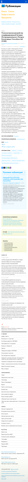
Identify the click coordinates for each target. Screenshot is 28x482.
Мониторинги (4, 413)
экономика (19, 224)
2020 (4, 233)
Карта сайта (3, 478)
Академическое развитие (7, 421)
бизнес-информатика (7, 218)
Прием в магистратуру (6, 387)
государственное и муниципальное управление (13, 220)
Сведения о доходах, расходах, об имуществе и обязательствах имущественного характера (12, 358)
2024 (16, 232)
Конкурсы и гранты (5, 423)
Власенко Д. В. (6, 183)
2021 (23, 232)
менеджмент (5, 224)
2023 (19, 232)
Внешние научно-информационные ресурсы (11, 425)
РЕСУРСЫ (4, 429)
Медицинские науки (8, 245)
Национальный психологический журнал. (9, 43)
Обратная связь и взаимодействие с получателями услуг (13, 402)
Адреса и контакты (14, 469)
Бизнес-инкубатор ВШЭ (6, 396)
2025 (14, 232)
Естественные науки (8, 244)
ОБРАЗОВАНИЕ (5, 372)
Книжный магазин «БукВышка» (8, 436)
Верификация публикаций (6, 21)
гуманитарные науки (7, 221)
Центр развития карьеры (7, 394)
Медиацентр (4, 441)
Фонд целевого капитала (7, 353)
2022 (21, 232)
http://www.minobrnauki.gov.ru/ (8, 452)
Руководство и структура (7, 338)
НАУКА (3, 406)
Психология (16, 136)
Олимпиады (4, 379)
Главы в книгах (8, 14)
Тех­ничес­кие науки (8, 250)
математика (19, 223)
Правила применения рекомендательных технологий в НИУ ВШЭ (13, 476)
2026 (11, 232)
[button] (3, 174)
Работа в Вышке (5, 368)
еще (11, 233)
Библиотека (4, 432)
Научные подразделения (7, 409)
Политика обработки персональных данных (10, 473)
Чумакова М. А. (23, 46)
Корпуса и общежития (6, 346)
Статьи (11, 11)
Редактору (25, 480)
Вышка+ (3, 384)
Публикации (13, 6)
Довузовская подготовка (7, 377)
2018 (9, 233)
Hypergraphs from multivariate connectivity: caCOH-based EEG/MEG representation (13, 179)
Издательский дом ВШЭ (6, 434)
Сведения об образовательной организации (11, 361)
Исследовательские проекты (8, 411)
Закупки (3, 348)
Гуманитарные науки (8, 242)
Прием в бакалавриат (6, 382)
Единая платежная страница (7, 366)
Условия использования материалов (9, 471)
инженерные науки (16, 221)
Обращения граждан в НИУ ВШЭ (9, 350)
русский (6, 142)
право (10, 224)
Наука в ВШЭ (18, 23)
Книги (4, 11)
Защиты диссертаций (6, 418)
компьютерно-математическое (9, 223)
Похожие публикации (13, 172)
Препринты (6, 17)
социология (14, 224)
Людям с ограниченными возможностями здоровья (13, 364)
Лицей (2, 375)
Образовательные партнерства (8, 399)
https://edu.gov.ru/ (5, 457)
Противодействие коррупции (8, 355)
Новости (4, 255)
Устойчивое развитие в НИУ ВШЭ (9, 341)
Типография (4, 439)
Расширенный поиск (16, 21)
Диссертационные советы (7, 416)
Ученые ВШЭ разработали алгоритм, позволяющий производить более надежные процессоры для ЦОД (13, 281)
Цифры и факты (5, 336)
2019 (6, 233)
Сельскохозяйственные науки (10, 247)
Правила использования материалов (8, 23)
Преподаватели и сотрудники (8, 343)
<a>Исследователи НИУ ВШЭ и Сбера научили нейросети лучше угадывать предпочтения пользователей (12, 261)
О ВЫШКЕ (4, 334)
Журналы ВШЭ (4, 444)
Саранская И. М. (12, 183)
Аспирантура (4, 389)
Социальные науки (8, 248)
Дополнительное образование (8, 391)
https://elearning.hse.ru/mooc (8, 462)
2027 (9, 232)
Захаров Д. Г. (18, 183)
